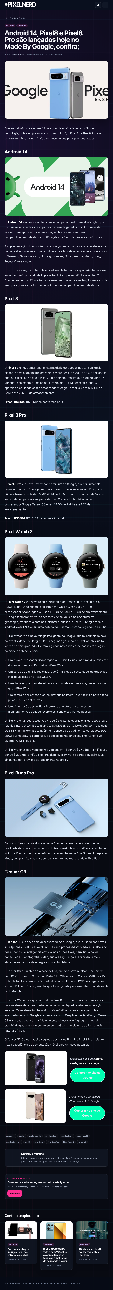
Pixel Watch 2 (68, 1142)
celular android (35, 1136)
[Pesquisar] (98, 5)
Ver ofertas (15, 1193)
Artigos (15, 18)
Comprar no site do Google (88, 1075)
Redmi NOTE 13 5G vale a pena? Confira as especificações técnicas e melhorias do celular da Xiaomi (55, 1255)
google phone (66, 1136)
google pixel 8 (82, 1136)
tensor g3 (82, 1142)
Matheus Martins (17, 54)
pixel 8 (27, 1142)
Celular (22, 25)
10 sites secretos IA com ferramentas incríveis (90, 1252)
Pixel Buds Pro (53, 1142)
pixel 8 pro (39, 1142)
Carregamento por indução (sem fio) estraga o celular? (18, 1252)
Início (7, 18)
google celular (51, 1136)
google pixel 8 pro (13, 1142)
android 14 (10, 1136)
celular (21, 1136)
